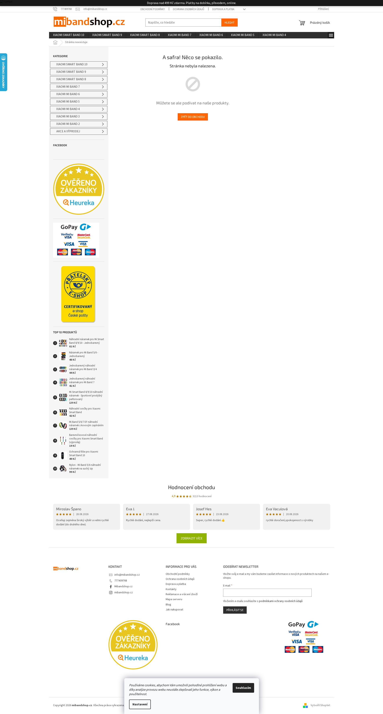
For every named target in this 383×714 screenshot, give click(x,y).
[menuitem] (68, 35)
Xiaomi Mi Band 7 (68, 87)
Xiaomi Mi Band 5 (68, 102)
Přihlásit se (234, 610)
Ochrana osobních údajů (188, 9)
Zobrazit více (191, 538)
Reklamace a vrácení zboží (182, 594)
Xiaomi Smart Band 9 (71, 72)
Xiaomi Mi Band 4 (68, 109)
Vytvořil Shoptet (320, 705)
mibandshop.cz (123, 593)
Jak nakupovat (174, 610)
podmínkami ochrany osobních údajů (281, 601)
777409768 (120, 581)
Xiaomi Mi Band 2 (68, 124)
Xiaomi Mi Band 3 (68, 116)
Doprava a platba (223, 9)
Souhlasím (243, 688)
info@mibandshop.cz (127, 575)
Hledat (229, 22)
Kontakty (171, 589)
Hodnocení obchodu (191, 487)
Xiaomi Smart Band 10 (71, 64)
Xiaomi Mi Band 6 (68, 94)
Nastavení (139, 704)
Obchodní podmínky (152, 9)
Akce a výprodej (68, 131)
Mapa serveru (174, 599)
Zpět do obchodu (193, 116)
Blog (168, 605)
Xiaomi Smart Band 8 (71, 79)
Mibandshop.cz (123, 586)
